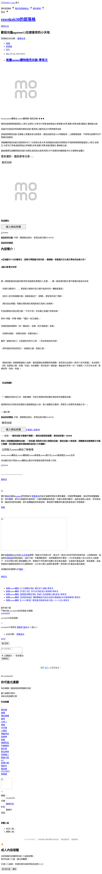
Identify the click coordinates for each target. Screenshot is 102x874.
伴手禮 (4, 728)
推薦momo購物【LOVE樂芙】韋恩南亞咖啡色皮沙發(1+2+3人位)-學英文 (37, 600)
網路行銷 (5, 758)
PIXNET (32, 839)
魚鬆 (3, 507)
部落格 (9, 46)
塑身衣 (4, 479)
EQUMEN (5, 771)
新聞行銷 (5, 763)
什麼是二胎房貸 (33, 430)
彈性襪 (4, 710)
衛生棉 (4, 749)
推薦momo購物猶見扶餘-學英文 (27, 60)
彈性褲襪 (5, 716)
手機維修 (5, 746)
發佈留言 (5, 659)
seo (2, 760)
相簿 (8, 43)
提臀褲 (4, 774)
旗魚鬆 (10, 558)
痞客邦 (20, 627)
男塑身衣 (36, 496)
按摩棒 (4, 737)
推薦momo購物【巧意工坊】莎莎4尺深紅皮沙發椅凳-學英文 (32, 591)
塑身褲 (4, 769)
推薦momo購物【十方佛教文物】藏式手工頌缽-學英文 (29, 588)
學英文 (4, 577)
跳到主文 (5, 26)
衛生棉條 (5, 752)
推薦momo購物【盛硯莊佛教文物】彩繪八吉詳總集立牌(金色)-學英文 (36, 594)
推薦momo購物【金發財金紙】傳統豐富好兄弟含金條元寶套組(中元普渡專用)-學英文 (43, 597)
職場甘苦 (21, 38)
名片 (8, 49)
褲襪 (3, 713)
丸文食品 (25, 555)
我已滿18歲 (6, 869)
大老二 (4, 722)
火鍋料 (4, 731)
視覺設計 (20, 634)
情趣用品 (5, 734)
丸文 (15, 555)
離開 (14, 869)
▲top (3, 639)
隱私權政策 (65, 839)
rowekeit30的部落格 (18, 19)
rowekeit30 (5, 613)
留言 (25, 627)
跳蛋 (3, 740)
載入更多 (5, 643)
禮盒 (21, 569)
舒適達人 (5, 755)
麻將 (3, 719)
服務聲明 (74, 839)
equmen (18, 496)
